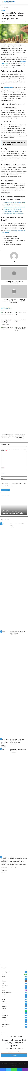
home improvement (6, 992)
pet (3, 1022)
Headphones (5, 1015)
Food (3, 1001)
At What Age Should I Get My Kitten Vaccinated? (6, 321)
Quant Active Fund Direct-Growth (12, 209)
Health (3, 983)
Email (2, 473)
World (3, 976)
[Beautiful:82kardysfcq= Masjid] (21, 315)
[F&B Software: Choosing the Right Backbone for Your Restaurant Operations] (5, 743)
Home (3, 7)
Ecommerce (4, 1006)
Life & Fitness (5, 997)
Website (3, 478)
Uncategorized (5, 1019)
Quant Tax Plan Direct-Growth (11, 205)
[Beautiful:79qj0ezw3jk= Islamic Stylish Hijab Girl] (7, 380)
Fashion (4, 988)
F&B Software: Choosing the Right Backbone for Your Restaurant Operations (17, 741)
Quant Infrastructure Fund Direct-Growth (14, 207)
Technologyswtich (6, 972)
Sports (3, 999)
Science (4, 1026)
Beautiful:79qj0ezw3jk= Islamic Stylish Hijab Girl (7, 435)
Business (4, 981)
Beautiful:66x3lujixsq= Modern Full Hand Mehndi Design (20, 436)
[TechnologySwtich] (9, 2)
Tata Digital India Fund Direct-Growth (13, 213)
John (4, 21)
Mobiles (4, 1008)
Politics (4, 1017)
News (7, 7)
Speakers (4, 1013)
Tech (3, 974)
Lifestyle (4, 994)
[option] (14, 507)
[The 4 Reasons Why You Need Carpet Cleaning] (5, 684)
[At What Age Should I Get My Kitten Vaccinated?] (7, 315)
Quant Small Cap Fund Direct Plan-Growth (14, 202)
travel (3, 1010)
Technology (5, 985)
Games (3, 990)
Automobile (5, 1003)
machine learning (6, 1024)
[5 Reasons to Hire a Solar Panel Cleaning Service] (5, 802)
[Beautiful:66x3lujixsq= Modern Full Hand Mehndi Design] (21, 380)
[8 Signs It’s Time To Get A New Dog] (5, 576)
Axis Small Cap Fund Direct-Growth (13, 211)
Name (2, 467)
